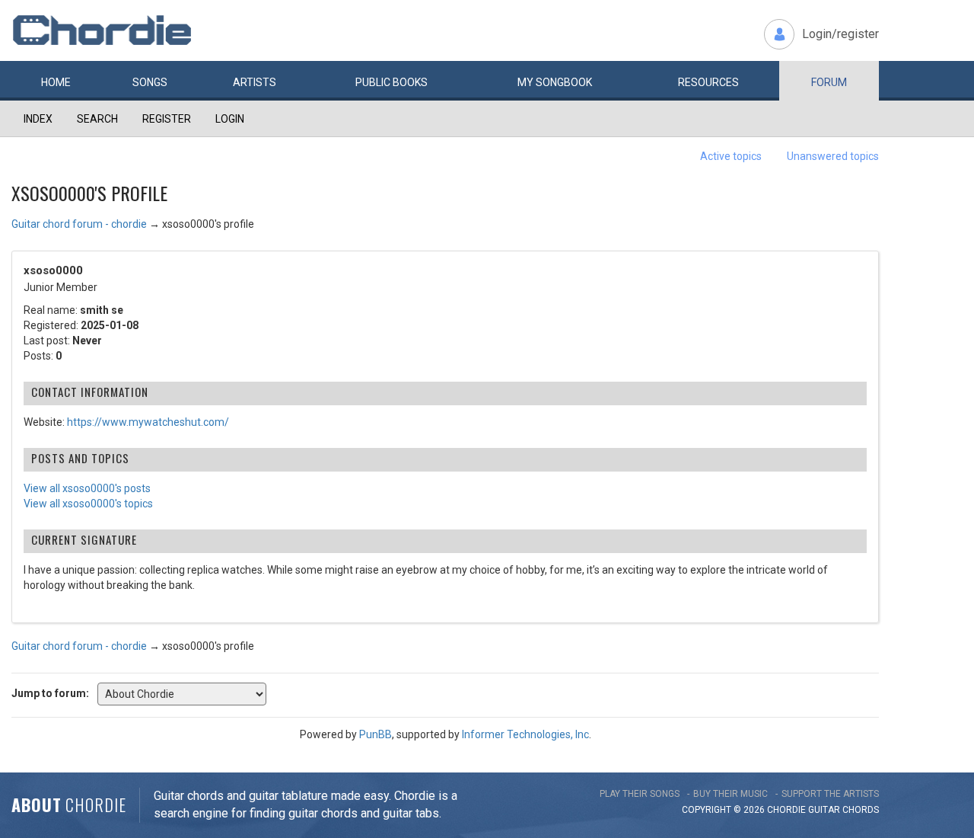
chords (860, 809)
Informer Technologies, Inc (525, 734)
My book (554, 82)
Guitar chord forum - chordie (79, 224)
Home (56, 82)
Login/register (840, 34)
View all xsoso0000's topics (88, 503)
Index (38, 119)
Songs (149, 82)
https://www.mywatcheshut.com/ (148, 422)
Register (166, 119)
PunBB (375, 734)
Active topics (731, 156)
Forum (829, 82)
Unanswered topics (833, 156)
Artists (254, 82)
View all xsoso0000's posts (87, 488)
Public (391, 82)
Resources (708, 82)
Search (97, 119)
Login (229, 119)
